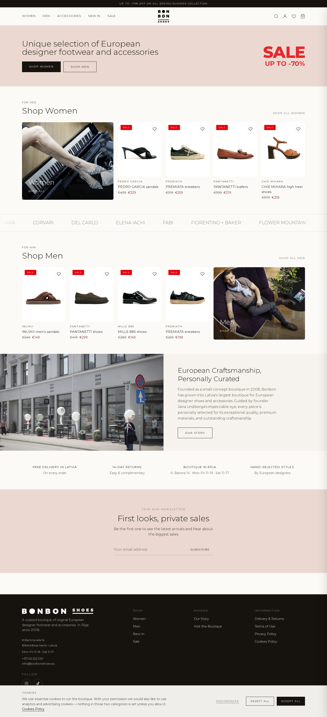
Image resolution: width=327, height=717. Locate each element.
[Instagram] (26, 683)
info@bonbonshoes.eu (38, 663)
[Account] (285, 16)
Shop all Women (289, 113)
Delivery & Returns (269, 619)
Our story (195, 432)
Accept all (291, 701)
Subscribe (200, 549)
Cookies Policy (266, 642)
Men (46, 16)
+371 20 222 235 (32, 658)
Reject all (260, 701)
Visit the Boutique (208, 626)
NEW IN (94, 16)
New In (138, 634)
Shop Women (41, 66)
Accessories (69, 16)
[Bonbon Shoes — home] (163, 16)
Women (29, 16)
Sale (111, 16)
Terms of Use (265, 626)
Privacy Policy (265, 634)
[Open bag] (303, 16)
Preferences (227, 701)
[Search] (276, 16)
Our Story (201, 619)
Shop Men (80, 66)
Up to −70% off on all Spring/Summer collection (163, 3)
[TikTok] (38, 683)
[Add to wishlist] (155, 129)
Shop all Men (292, 258)
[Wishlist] (294, 16)
